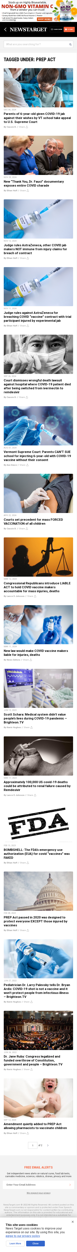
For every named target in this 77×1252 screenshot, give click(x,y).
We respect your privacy (38, 1193)
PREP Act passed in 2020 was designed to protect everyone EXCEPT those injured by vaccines (35, 921)
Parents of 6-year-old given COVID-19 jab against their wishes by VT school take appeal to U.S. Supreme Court (37, 118)
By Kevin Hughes (12, 727)
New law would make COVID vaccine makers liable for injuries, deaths (36, 653)
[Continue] (70, 1185)
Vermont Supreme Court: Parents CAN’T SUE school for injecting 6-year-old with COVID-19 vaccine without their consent (37, 456)
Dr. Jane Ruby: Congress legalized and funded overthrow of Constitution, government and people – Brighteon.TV (33, 1060)
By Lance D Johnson (14, 596)
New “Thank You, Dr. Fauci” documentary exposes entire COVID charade (34, 183)
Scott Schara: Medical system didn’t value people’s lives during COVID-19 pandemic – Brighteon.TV (35, 718)
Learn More (15, 1243)
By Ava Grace (10, 465)
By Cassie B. (10, 127)
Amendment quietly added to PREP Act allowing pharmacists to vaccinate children (35, 1126)
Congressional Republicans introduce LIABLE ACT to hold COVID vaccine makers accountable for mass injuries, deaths (37, 587)
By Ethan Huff (10, 190)
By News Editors (12, 660)
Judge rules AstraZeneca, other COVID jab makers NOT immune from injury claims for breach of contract (35, 249)
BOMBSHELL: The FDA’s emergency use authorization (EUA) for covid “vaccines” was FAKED (37, 854)
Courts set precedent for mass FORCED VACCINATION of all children (33, 521)
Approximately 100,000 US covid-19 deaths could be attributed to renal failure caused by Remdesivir (37, 786)
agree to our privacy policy (23, 1236)
